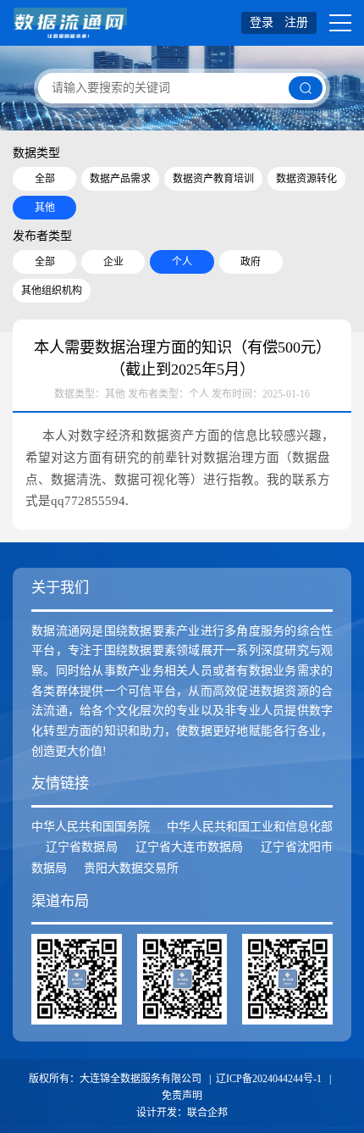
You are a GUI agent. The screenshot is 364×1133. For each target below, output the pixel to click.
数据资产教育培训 (213, 179)
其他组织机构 (51, 291)
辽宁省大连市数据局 (189, 847)
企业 (113, 262)
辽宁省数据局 (82, 847)
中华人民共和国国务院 (90, 826)
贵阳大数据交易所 (131, 868)
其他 (45, 208)
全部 (45, 179)
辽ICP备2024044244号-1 (269, 1079)
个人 (182, 262)
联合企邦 (207, 1113)
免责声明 (182, 1096)
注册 (296, 22)
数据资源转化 (306, 179)
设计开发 (156, 1113)
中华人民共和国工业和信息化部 (250, 826)
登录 (261, 22)
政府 (250, 262)
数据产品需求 (120, 179)
